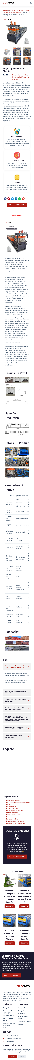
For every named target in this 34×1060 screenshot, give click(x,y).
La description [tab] (17, 215)
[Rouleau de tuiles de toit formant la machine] (9, 920)
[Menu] (31, 3)
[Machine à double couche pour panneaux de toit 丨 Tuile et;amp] (24, 880)
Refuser (22, 1056)
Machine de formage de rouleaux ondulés (24, 935)
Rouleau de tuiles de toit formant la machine (9, 935)
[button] (5, 198)
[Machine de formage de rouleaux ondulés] (24, 920)
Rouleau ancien (11, 806)
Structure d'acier (12, 813)
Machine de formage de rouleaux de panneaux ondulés (9, 896)
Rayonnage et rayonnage (14, 810)
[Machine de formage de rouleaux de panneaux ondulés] (9, 880)
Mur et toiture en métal (16, 10)
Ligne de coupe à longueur (15, 821)
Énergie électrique (12, 808)
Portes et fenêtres (12, 819)
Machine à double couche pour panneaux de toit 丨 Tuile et (24, 896)
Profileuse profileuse (13, 800)
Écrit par (9, 906)
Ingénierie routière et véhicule (16, 817)
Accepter (12, 1056)
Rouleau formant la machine (15, 823)
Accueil (5, 10)
